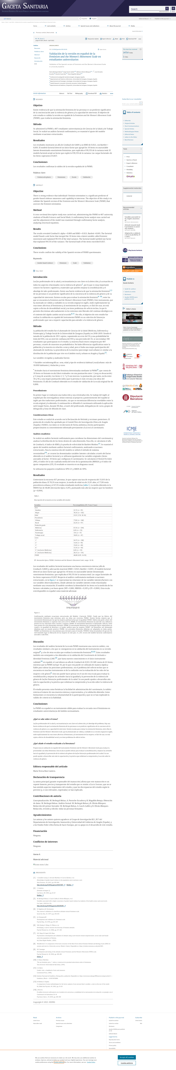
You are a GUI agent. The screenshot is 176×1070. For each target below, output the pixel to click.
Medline (69, 885)
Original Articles (130, 123)
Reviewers (128, 294)
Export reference (106, 39)
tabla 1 (86, 485)
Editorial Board (143, 19)
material (129, 196)
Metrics (8, 19)
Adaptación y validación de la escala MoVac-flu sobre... (132, 234)
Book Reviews (129, 140)
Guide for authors (130, 289)
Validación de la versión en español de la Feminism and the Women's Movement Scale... (35, 22)
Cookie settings (59, 1062)
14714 (128, 52)
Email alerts (138, 1020)
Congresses (59, 1026)
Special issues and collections (64, 1023)
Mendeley (129, 169)
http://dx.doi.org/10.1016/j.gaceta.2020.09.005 (50, 906)
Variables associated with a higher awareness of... (132, 218)
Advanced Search (164, 11)
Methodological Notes (132, 131)
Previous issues (60, 1020)
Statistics (129, 173)
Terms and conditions (115, 1042)
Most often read (37, 1023)
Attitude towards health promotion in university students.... (132, 226)
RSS (141, 1023)
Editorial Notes (129, 134)
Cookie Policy (91, 1062)
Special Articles (129, 129)
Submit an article (130, 291)
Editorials (128, 120)
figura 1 (53, 580)
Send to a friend (131, 160)
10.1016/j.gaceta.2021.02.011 (59, 49)
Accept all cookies (127, 1057)
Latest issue (36, 1020)
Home (3, 22)
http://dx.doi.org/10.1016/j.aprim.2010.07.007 (50, 885)
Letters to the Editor (131, 137)
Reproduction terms (114, 1039)
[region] (88, 1060)
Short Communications (132, 126)
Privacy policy (112, 1045)
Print (128, 157)
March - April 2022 (9, 22)
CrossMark (129, 166)
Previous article (41, 32)
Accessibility (112, 1048)
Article (39, 956)
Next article (50, 32)
